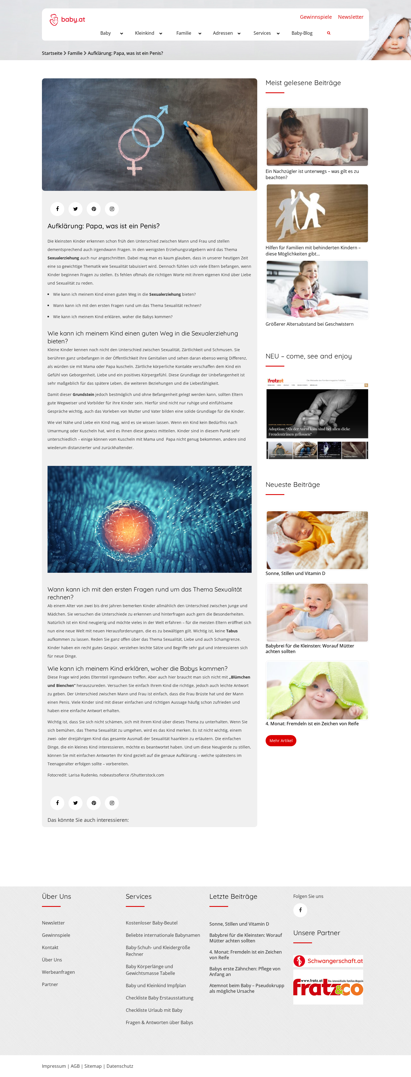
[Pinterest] (94, 209)
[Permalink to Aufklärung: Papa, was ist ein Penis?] (149, 189)
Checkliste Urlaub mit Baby (154, 1010)
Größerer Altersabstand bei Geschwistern (310, 324)
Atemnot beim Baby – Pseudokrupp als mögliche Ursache (246, 988)
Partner (50, 984)
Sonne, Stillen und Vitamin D (295, 573)
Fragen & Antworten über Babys (159, 1022)
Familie (75, 53)
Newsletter (350, 16)
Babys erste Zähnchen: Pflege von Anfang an (244, 971)
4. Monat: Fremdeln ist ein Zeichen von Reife (312, 724)
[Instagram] (112, 209)
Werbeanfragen (58, 972)
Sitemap (93, 1066)
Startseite (52, 53)
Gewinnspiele (316, 16)
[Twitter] (75, 209)
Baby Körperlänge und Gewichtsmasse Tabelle (150, 969)
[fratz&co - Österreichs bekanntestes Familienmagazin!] (328, 1003)
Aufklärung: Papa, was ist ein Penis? (125, 53)
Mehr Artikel (281, 740)
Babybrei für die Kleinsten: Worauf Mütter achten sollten (310, 648)
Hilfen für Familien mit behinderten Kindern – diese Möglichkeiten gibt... (313, 251)
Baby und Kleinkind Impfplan (156, 985)
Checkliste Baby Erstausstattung (159, 998)
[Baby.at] (67, 17)
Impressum (54, 1066)
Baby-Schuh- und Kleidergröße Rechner (158, 950)
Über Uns (52, 960)
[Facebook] (57, 209)
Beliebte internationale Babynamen (163, 935)
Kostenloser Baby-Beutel (152, 923)
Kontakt (50, 947)
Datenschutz (120, 1066)
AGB (75, 1066)
